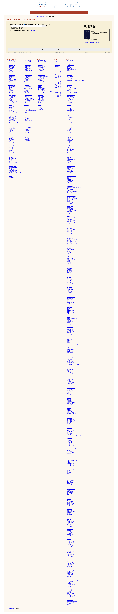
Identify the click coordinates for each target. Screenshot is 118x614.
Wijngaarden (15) (41, 107)
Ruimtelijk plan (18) (13, 112)
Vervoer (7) (11, 98)
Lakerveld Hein (70, 350)
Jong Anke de (69, 276)
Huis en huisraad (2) (13, 120)
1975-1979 (57, 85)
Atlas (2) (56, 60)
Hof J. (68, 250)
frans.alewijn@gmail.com (13, 50)
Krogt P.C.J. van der (70, 333)
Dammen (27, 131)
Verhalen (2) (27, 129)
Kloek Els (68, 308)
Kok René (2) (69, 315)
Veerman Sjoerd (70, 516)
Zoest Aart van (69, 597)
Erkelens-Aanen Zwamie (71, 176)
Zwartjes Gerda (70, 600)
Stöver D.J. (69, 498)
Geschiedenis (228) (11, 145)
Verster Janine (69, 540)
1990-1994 (57, 88)
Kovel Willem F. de (70, 330)
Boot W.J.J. (69, 116)
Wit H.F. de (69, 587)
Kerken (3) (11, 77)
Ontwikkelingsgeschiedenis (14, 125)
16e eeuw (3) (11, 148)
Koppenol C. (69, 322)
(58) (60, 92)
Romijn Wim (69, 441)
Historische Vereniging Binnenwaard (74, 243)
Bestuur (10, 103)
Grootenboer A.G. (70, 207)
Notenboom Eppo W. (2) (71, 402)
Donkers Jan (69, 158)
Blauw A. (68, 100)
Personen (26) (26, 96)
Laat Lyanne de (70, 348)
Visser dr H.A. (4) (70, 551)
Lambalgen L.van (70, 351)
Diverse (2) (27, 102)
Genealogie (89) (11, 140)
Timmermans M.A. (70, 503)
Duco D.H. (69, 167)
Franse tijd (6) (11, 163)
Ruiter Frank (69, 444)
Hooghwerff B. (70, 257)
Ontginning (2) (28, 82)
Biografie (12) (28, 100)
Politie (10, 109)
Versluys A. (69, 539)
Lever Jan (68, 363)
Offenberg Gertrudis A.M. (72, 405)
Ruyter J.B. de (69, 446)
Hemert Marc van (70, 234)
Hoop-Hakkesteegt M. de (71, 259)
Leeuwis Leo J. (70, 358)
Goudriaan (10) (41, 72)
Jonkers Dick (69, 291)
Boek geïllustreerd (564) (59, 62)
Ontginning (27, 108)
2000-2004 (57, 91)
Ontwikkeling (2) (28, 83)
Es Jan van (69, 177)
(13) (11, 82)
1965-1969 (57, 83)
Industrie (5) (11, 93)
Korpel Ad (69, 324)
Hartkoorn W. (69, 219)
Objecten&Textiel (39, 12)
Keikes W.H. (69, 300)
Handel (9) (11, 92)
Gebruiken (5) (11, 119)
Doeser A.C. (69, 155)
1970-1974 (57, 84)
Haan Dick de (69, 211)
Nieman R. (69, 399)
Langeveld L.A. (70, 353)
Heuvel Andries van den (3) (72, 241)
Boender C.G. (69, 106)
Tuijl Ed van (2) (70, 506)
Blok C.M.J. (69, 101)
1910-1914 (57, 71)
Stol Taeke (69, 486)
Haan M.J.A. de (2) (70, 212)
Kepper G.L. (69, 301)
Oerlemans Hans (70, 403)
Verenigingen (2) (27, 139)
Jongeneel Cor (69, 288)
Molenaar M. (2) (70, 385)
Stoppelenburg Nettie (71, 489)
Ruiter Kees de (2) (70, 445)
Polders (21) (26, 105)
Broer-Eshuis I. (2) (70, 136)
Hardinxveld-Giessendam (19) (44, 76)
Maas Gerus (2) (70, 372)
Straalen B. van (70, 491)
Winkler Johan (69, 585)
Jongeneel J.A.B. (70, 289)
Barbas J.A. (69, 77)
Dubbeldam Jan (70, 165)
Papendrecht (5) (41, 98)
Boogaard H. (69, 113)
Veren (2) (27, 67)
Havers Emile (69, 226)
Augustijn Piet (69, 72)
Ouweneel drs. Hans (71, 420)
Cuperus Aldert (70, 148)
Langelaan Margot (70, 352)
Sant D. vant (69, 450)
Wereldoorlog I (12, 173)
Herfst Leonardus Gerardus (72, 239)
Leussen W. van (70, 361)
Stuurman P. (69, 495)
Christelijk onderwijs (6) (29, 92)
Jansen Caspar (69, 271)
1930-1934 (57, 75)
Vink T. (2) (69, 544)
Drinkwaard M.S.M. (71, 162)
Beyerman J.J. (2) (70, 96)
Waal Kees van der (70, 563)
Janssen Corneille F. (70, 273)
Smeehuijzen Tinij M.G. (71, 469)
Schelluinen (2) (41, 99)
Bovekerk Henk (70, 126)
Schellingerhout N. (70, 453)
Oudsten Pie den (70, 416)
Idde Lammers (69, 270)
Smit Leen (69, 472)
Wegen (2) (27, 71)
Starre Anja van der (70, 480)
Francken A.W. (70, 190)
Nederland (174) (41, 89)
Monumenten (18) (12, 79)
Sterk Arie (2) (69, 484)
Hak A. (68, 216)
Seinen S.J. (69, 464)
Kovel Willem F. (70, 329)
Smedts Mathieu (70, 468)
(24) (60, 84)
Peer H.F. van (69, 424)
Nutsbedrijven (28, 65)
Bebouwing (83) (11, 72)
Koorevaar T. (69, 320)
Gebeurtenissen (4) (12, 118)
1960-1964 (57, 82)
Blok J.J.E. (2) (69, 102)
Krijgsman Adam (70, 332)
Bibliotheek (61, 12)
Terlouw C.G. (69, 502)
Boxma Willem (69, 127)
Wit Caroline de (70, 586)
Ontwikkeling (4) (12, 171)
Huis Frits (68, 266)
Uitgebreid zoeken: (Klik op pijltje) (17, 28)
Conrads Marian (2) (70, 146)
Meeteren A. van (70, 377)
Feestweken (11, 133)
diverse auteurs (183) (71, 602)
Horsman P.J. (69, 262)
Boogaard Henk (70, 115)
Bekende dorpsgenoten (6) (30, 98)
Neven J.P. (69, 398)
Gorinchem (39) (41, 71)
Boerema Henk (70, 109)
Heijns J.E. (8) (69, 231)
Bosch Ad (68, 119)
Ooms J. (68, 406)
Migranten (27, 103)
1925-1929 (57, 74)
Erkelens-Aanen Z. (70, 174)
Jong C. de (69, 277)
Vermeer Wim (69, 533)
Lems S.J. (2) (69, 360)
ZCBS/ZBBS (11, 608)
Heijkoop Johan (70, 230)
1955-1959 (57, 81)
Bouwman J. (69, 123)
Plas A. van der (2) (70, 430)
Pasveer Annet (69, 423)
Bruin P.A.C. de (70, 139)
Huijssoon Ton (69, 264)
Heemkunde (11, 66)
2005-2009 (57, 92)
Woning (10, 81)
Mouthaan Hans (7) (70, 390)
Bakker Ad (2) (69, 75)
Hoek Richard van (70, 247)
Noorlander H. (69, 401)
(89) (60, 88)
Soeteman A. (69, 473)
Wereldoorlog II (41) (13, 174)
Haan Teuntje (69, 213)
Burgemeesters (28, 101)
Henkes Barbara (70, 238)
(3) (27, 87)
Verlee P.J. (69, 530)
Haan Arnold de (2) (70, 209)
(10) (60, 83)
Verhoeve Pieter (70, 529)
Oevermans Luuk (70, 404)
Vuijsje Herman (70, 560)
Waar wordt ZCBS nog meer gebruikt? (91, 42)
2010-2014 (57, 93)
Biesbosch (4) (40, 65)
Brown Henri (69, 138)
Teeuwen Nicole (70, 501)
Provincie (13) (12, 111)
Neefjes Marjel (69, 396)
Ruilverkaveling (28, 111)
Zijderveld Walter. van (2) (72, 596)
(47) (60, 85)
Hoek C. (68, 246)
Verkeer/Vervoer (28, 68)
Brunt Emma (69, 140)
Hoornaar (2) (40, 79)
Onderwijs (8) (26, 91)
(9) (60, 80)
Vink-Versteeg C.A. (70, 545)
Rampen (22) (26, 118)
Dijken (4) (27, 107)
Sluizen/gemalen (28, 112)
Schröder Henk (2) (70, 463)
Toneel (10, 136)
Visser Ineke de (70, 549)
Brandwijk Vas (69, 129)
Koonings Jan (69, 319)
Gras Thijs (69, 200)
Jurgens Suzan (69, 293)
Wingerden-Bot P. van (71, 584)
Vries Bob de (69, 557)
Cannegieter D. (70, 145)
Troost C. (68, 505)
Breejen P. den (69, 130)
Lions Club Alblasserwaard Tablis (73, 364)
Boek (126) (57, 61)
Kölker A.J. (69, 345)
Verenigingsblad (69, 12)
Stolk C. (68, 488)
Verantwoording (86, 52)
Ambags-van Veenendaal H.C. (72, 69)
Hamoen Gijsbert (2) (71, 217)
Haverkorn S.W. (70, 224)
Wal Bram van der (70, 565)
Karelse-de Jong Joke (71, 298)
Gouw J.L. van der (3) (71, 197)
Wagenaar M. (69, 564)
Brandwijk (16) (41, 68)
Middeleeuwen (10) (13, 170)
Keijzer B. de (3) (70, 299)
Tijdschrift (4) (57, 66)
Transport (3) (11, 97)
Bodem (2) (27, 106)
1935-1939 (57, 76)
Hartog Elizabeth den (71, 220)
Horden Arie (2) (70, 260)
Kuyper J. (68, 342)
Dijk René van (69, 152)
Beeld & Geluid (78, 12)
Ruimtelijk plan (28, 86)
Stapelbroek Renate (70, 479)
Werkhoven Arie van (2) (71, 575)
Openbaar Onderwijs (29, 95)
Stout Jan (68, 490)
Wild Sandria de (70, 581)
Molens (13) (11, 78)
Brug (26, 62)
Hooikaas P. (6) (70, 258)
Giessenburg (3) (41, 70)
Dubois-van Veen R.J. (71, 166)
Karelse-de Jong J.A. (71, 297)
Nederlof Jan (69, 395)
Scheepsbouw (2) (12, 95)
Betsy (68, 91)
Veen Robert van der (71, 515)
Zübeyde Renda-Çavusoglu (72, 601)
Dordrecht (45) (41, 69)
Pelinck (68, 425)
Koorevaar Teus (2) (70, 321)
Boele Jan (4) (69, 105)
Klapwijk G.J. (69, 307)
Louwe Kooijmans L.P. (71, 368)
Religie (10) (26, 125)
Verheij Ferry (69, 524)
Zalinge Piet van (70, 592)
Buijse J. (68, 142)
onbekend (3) (69, 604)
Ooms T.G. (69, 410)
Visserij (10, 99)
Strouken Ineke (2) (70, 492)
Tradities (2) (11, 127)
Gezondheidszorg (27, 60)
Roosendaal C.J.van (70, 442)
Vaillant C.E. (69, 513)
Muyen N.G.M (69, 392)
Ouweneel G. (69, 418)
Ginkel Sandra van (70, 193)
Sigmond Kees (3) (70, 465)
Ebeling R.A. (69, 169)
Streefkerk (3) (40, 102)
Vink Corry (69, 543)
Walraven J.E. (69, 567)
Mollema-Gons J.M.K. (71, 388)
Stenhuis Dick (69, 483)
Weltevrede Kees (70, 573)
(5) (11, 129)
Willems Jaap (69, 583)
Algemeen (11, 87)
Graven (26, 128)
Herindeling (11, 106)
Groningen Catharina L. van (72, 204)
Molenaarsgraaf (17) (42, 88)
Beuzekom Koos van (71, 95)
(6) (11, 70)
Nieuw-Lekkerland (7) (42, 90)
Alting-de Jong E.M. (71, 68)
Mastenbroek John (70, 375)
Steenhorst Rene (70, 481)
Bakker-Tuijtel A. (70, 76)
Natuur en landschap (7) (28, 88)
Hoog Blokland (41, 78)
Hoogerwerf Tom (70, 256)
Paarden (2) (27, 133)
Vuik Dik (68, 561)
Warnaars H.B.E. (70, 571)
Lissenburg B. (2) (70, 365)
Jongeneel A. (69, 287)
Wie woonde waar (12, 128)
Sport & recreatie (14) (28, 130)
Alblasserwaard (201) (42, 61)
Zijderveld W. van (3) (71, 595)
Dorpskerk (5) (28, 127)
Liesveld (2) (40, 86)
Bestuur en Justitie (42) (12, 101)
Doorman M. (69, 160)
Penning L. (69, 426)
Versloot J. (69, 537)
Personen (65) (11, 142)
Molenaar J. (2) (70, 383)
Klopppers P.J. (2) (70, 310)
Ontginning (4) (28, 89)
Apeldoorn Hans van (71, 71)
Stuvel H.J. (69, 496)
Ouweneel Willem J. (70, 419)
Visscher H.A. (69, 546)
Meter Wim (69, 380)
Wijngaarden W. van (71, 579)
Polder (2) (27, 85)
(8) (11, 83)
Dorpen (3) (11, 161)
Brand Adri (69, 128)
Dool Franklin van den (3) (72, 159)
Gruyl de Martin (70, 208)
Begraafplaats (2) (28, 126)
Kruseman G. (69, 335)
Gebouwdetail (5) (12, 75)
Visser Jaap (69, 550)
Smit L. (68, 471)
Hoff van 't (69, 251)
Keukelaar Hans (70, 304)
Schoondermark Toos (71, 458)
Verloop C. (69, 531)
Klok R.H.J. (69, 309)
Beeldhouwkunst (28, 75)
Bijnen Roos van (70, 99)
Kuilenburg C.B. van (71, 337)
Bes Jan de (69, 89)
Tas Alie (68, 500)
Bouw (10, 89)
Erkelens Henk (69, 173)
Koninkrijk (11, 168)
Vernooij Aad (69, 535)
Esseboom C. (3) (70, 179)
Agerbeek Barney (70, 65)
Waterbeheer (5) (28, 113)
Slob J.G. (68, 466)
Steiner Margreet (70, 482)
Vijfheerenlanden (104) (42, 106)
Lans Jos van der (70, 354)
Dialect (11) (11, 117)
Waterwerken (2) (28, 70)
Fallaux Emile (69, 181)
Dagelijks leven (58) (12, 116)
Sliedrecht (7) (40, 101)
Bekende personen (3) (29, 99)
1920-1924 (57, 73)
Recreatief (26, 122)
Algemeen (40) (11, 60)
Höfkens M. (69, 269)
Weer (10, 69)
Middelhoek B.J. (70, 381)
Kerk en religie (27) (13, 167)
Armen (10, 159)
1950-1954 (57, 80)
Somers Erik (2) (70, 474)
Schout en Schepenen (13, 113)
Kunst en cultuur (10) (28, 73)
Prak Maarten (69, 433)
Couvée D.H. (69, 147)
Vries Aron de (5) (70, 556)
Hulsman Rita (69, 268)
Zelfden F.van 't (70, 594)
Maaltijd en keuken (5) (13, 123)
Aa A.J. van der (70, 60)
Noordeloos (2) (41, 93)
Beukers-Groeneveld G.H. (72, 92)
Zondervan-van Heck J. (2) (72, 599)
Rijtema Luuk (69, 438)
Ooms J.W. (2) (69, 408)
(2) (11, 100)
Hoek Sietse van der (70, 248)
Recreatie (27, 135)
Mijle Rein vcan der (70, 382)
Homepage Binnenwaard (41, 16)
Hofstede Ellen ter (70, 252)
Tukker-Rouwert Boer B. (71, 511)
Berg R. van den (70, 87)
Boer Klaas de (69, 108)
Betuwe (39, 64)
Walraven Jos (69, 569)
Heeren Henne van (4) (71, 228)
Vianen (39, 105)
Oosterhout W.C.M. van (71, 413)
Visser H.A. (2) (70, 547)
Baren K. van (69, 78)
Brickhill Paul (69, 131)
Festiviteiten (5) (11, 131)
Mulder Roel (69, 391)
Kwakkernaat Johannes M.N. (72, 344)
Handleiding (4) (12, 65)
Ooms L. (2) (69, 409)
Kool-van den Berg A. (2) (72, 318)
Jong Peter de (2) (70, 283)
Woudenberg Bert (70, 589)
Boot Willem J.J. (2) (70, 117)
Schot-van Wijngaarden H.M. (72, 460)
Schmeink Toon (70, 455)
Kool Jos (68, 317)
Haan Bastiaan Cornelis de (72, 210)
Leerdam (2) (40, 83)
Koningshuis (11, 108)
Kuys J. (68, 343)
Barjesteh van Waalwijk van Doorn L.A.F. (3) (75, 80)
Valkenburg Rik (70, 514)
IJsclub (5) (27, 132)
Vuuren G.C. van (70, 562)
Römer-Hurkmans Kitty (71, 448)
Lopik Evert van (70, 367)
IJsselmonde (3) (41, 80)
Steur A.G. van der (70, 485)
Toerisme (27, 136)
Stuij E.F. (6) (69, 493)
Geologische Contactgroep (72, 191)
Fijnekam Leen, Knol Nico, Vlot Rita (74, 187)
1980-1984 (57, 86)
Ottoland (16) (40, 95)
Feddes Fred (69, 182)
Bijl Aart (68, 98)
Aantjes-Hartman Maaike (71, 62)
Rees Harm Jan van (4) (71, 436)
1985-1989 (57, 87)
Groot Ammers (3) (41, 75)
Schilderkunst (27, 78)
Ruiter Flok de (69, 443)
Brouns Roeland (70, 137)
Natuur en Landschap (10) (29, 81)
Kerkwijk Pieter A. (70, 303)
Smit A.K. (69, 470)
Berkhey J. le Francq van (71, 88)
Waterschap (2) (28, 116)
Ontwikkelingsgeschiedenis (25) (15, 172)
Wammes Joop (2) (70, 570)
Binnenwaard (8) (41, 66)
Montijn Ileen (69, 389)
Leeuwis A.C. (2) (70, 357)
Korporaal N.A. (70, 327)
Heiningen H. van (70, 233)
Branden (26, 119)
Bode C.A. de (69, 103)
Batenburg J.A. (70, 81)
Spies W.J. (69, 475)
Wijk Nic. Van (69, 577)
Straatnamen (27, 66)
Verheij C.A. (69, 523)
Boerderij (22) (11, 73)
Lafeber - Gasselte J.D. (71, 349)
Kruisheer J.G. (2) (70, 334)
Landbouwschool (28, 93)
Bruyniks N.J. (69, 141)
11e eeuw (11, 146)
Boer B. (68, 107)
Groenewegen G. (70, 202)
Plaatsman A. (69, 429)
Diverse (10, 105)
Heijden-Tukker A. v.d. (71, 229)
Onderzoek (11, 141)
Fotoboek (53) (57, 65)
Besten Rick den (70, 90)
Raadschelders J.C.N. (71, 434)
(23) (11, 143)
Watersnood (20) (28, 120)
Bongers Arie (69, 111)
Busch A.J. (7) (69, 143)
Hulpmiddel (11, 67)
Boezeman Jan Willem (71, 110)
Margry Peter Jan (70, 374)
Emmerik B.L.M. (70, 171)
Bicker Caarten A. (70, 97)
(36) (60, 93)
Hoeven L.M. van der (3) (71, 249)
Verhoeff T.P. (69, 527)
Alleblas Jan (69, 67)
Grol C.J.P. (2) (69, 203)
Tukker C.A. (69, 509)
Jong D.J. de (69, 278)
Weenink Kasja (70, 572)
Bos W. (68, 118)
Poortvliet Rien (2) (70, 432)
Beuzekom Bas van (70, 93)
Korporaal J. (69, 325)
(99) (60, 90)
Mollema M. (69, 387)
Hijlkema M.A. (70, 242)
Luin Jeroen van (70, 369)
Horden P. (68, 261)
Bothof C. (68, 121)
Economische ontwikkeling (14, 162)
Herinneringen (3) (12, 166)
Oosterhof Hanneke (70, 412)
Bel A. (68, 83)
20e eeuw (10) (12, 153)
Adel (26, 97)
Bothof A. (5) (69, 120)
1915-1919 (57, 72)
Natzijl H (68, 393)
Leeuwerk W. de (70, 355)
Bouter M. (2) (69, 122)
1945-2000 (11, 151)
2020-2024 (57, 95)
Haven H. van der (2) (71, 222)
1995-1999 (57, 90)
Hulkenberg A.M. (70, 267)
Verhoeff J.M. (69, 526)
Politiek (10, 110)
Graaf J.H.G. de (70, 199)
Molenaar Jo (69, 384)
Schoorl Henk (69, 459)
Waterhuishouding (28, 115)
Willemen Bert (69, 582)
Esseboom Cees (70, 180)
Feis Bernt (69, 183)
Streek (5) (11, 126)
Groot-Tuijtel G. (70, 206)
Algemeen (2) (11, 102)
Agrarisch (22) (12, 86)
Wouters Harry (69, 591)
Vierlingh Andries (70, 542)
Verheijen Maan (70, 525)
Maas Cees (69, 371)
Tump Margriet (69, 512)
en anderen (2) (69, 603)
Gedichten (11, 64)
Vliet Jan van (69, 552)
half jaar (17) (32, 30)
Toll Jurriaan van (70, 504)
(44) (60, 95)
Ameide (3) (40, 62)
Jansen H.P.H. (69, 272)
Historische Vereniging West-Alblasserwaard (75, 244)
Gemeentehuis (12, 76)
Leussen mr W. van (70, 362)
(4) (11, 71)
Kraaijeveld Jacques (70, 331)
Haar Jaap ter (69, 214)
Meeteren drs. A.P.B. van (71, 378)
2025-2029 (57, 96)
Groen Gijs (69, 201)
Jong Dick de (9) (70, 279)
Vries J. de (69, 559)
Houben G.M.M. (70, 263)
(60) (60, 86)
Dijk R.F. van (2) (70, 151)
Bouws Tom (69, 125)
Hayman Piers (69, 227)
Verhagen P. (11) (70, 522)
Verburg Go (69, 519)
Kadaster (10, 107)
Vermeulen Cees (70, 534)
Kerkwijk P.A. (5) (70, 302)
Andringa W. (69, 70)
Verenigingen (27, 123)
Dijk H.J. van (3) (70, 150)
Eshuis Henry (69, 178)
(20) (58, 70)
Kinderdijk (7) (41, 81)
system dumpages (9, 610)
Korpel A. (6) (69, 323)
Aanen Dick (69, 61)
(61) (60, 87)
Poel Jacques (69, 431)
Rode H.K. (69, 440)
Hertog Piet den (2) (70, 240)
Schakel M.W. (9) (70, 452)
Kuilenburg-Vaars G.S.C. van (72, 338)
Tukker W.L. (69, 510)
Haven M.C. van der (71, 223)
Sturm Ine (68, 494)
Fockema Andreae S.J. (71, 189)
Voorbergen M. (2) (70, 554)
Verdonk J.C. (69, 520)
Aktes (55, 12)
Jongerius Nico (69, 290)
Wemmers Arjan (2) (70, 574)
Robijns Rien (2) (70, 439)
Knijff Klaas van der (71, 313)
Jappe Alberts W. (70, 274)
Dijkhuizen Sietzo (70, 153)
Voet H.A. (69, 553)
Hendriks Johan (70, 237)
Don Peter (69, 156)
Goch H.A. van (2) (70, 194)
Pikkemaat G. (69, 428)
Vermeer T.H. (69, 532)
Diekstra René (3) (70, 149)
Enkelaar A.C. (69, 172)
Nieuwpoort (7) (41, 92)
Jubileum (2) (11, 135)
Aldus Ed (68, 66)
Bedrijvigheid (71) (11, 85)
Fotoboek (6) (11, 62)
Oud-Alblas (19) (41, 96)
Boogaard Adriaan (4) (71, 112)
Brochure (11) (57, 64)
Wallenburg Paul (70, 566)
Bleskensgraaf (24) (41, 67)
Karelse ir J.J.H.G (70, 295)
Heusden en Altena (41, 77)
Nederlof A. (69, 394)
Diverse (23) (11, 160)
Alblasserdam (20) (41, 60)
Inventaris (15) (12, 68)
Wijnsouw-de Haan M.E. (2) (72, 580)
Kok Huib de (69, 314)
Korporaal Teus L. (70, 328)
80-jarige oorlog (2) (13, 155)
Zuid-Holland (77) (41, 109)
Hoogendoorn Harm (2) (71, 254)
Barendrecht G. (70, 79)
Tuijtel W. (68, 507)
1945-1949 (57, 78)
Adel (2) (10, 156)
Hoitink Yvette (69, 253)
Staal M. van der (70, 476)
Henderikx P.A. (70, 236)
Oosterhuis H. (69, 414)
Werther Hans (69, 576)
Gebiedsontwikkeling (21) (14, 165)
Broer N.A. (69, 135)
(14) (11, 177)
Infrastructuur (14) (27, 61)
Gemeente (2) (10, 137)
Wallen (26, 69)
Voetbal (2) (27, 137)
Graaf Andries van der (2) (72, 198)
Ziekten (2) (11, 176)
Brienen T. (69, 132)
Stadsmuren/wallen (12, 80)
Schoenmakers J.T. (70, 456)
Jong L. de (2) (69, 282)
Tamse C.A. (69, 499)
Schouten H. (69, 462)
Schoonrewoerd (41, 100)
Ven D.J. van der (70, 517)
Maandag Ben (69, 370)
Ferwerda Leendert (70, 184)
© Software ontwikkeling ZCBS (13, 52)
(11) (11, 130)
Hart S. (68, 218)
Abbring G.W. (69, 64)
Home (32, 12)
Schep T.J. (69, 454)
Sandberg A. (69, 449)
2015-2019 (57, 94)
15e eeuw (11, 147)
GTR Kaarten (48, 12)
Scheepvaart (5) (12, 96)
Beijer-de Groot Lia (70, 82)
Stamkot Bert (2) (70, 478)
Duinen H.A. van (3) (71, 168)
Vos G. (68, 555)
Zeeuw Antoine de (70, 593)
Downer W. (69, 161)
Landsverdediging (12, 169)
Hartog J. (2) (69, 221)
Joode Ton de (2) (70, 292)
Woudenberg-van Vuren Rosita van (73, 590)
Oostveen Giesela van (71, 415)
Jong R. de (69, 284)
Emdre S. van (69, 170)
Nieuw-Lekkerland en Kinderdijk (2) (45, 91)
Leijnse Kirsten (70, 359)
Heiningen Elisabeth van (71, 232)
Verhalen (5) (27, 79)
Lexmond (40, 85)
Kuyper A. (69, 341)
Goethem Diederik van (71, 196)
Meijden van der (70, 379)
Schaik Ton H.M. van (71, 451)
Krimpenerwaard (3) (42, 82)
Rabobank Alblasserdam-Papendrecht (74, 435)
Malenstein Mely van (71, 373)
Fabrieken (11, 90)
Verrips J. (68, 536)
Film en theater (28, 76)
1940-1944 (57, 77)
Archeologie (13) (12, 158)
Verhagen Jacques (70, 521)
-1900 (56, 70)
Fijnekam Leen (69, 186)
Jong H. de (69, 280)
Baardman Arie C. (70, 73)
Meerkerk (40, 87)
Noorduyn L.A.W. (70, 400)
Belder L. (68, 86)
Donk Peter (69, 157)
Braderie (10, 132)
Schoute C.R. (69, 461)
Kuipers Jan (69, 340)
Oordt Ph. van (69, 411)
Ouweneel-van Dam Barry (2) (72, 422)
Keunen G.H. (69, 305)
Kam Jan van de (70, 294)
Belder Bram (69, 85)
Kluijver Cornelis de (70, 311)
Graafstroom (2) (41, 73)
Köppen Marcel (70, 347)
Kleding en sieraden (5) (13, 122)
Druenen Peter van (70, 163)
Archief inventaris (12, 61)
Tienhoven (40, 103)
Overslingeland (41, 97)
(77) (60, 91)
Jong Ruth (69, 285)
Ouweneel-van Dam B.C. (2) (72, 421)
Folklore (26, 77)
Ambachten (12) (12, 88)
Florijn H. (68, 188)
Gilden (10, 91)
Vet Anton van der (70, 541)
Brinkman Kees (70, 133)
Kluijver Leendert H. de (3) (72, 312)
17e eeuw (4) (11, 149)
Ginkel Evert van (70, 192)
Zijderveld (40, 108)
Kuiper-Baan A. (70, 339)
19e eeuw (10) (12, 152)
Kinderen (11, 121)
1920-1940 (11, 150)
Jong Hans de (69, 281)
